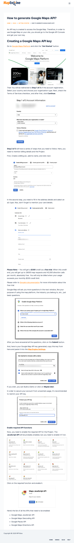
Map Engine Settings (36, 349)
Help (68, 539)
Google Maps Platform (21, 46)
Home (51, 539)
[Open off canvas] (69, 3)
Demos (57, 539)
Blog (63, 539)
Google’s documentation (30, 282)
